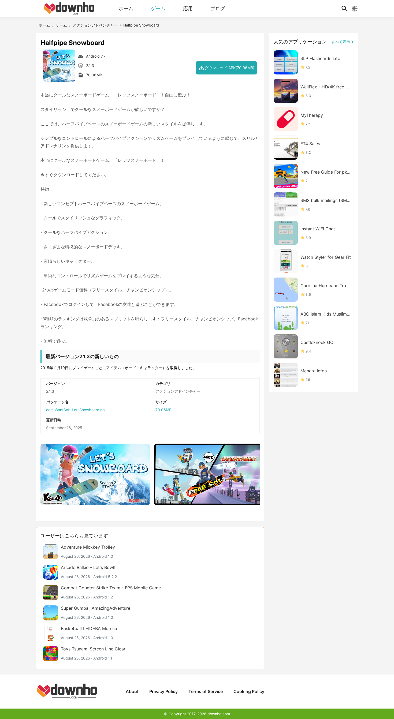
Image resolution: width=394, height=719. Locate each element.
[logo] (69, 8)
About (132, 691)
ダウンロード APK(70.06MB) (229, 67)
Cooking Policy (248, 691)
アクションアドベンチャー (95, 25)
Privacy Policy (163, 691)
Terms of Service (205, 691)
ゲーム (61, 25)
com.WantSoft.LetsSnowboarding (75, 409)
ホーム (44, 25)
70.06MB (163, 409)
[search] (344, 8)
